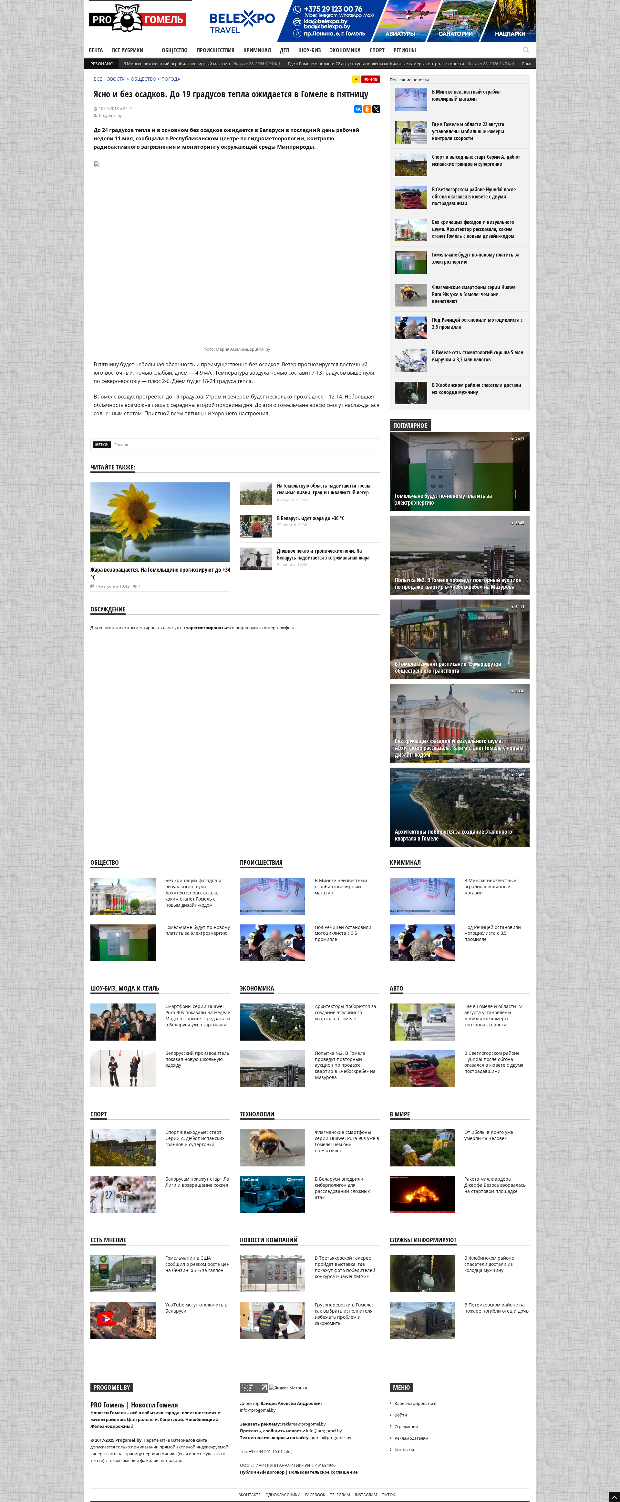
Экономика (345, 50)
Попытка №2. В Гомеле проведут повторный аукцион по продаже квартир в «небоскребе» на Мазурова (458, 583)
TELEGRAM (340, 1494)
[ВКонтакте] (358, 109)
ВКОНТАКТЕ (249, 1494)
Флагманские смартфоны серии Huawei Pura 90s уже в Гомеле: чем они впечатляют (474, 294)
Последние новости (409, 80)
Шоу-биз (309, 50)
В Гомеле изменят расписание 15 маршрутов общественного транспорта (448, 667)
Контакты (404, 1450)
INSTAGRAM (366, 1494)
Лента (95, 50)
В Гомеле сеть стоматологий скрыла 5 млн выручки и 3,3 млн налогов (477, 356)
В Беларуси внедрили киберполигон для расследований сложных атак (342, 1188)
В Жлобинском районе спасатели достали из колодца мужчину (476, 388)
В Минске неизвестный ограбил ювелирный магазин (176, 63)
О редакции (406, 1426)
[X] (376, 109)
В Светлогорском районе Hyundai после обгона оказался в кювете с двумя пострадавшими (474, 196)
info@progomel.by (258, 1410)
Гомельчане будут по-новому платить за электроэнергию (475, 258)
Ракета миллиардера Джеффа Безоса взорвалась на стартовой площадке (495, 1185)
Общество (175, 50)
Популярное (410, 425)
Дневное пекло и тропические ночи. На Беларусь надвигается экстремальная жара (323, 554)
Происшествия (215, 50)
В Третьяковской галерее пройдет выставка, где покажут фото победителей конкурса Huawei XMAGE (345, 1267)
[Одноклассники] (367, 109)
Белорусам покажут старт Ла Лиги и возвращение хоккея (197, 1182)
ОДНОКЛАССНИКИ (282, 1494)
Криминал (257, 50)
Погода (170, 79)
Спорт (377, 50)
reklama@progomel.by (304, 1424)
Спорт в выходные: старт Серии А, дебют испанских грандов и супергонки (476, 160)
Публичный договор (262, 1472)
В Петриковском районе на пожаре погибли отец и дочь (496, 1308)
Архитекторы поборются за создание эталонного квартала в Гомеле (453, 835)
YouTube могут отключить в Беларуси (196, 1308)
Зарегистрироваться (415, 1403)
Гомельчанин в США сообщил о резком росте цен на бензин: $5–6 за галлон (197, 1264)
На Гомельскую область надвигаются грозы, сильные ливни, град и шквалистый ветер (324, 489)
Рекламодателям (412, 1438)
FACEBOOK (315, 1494)
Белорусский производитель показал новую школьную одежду (197, 1059)
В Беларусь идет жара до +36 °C (310, 518)
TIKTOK (388, 1494)
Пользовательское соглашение (323, 1472)
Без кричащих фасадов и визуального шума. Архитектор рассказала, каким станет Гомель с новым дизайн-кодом (473, 228)
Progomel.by (110, 115)
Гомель (121, 445)
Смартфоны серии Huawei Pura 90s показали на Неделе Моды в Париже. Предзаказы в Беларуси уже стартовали (197, 1015)
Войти (401, 1415)
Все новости (110, 79)
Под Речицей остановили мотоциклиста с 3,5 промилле (477, 323)
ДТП (284, 50)
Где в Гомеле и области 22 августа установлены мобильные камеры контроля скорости (376, 63)
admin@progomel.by (331, 1437)
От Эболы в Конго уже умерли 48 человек (488, 1135)
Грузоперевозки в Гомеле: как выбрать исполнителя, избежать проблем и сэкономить (344, 1314)
